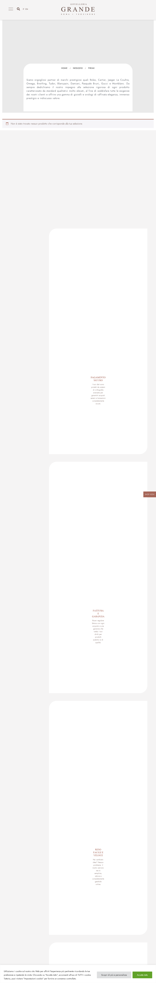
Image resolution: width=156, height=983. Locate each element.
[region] (78, 974)
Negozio (78, 68)
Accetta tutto (142, 974)
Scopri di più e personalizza (114, 974)
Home (64, 68)
